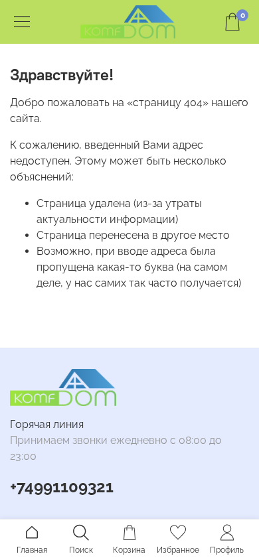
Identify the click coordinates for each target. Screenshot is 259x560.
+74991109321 (62, 486)
